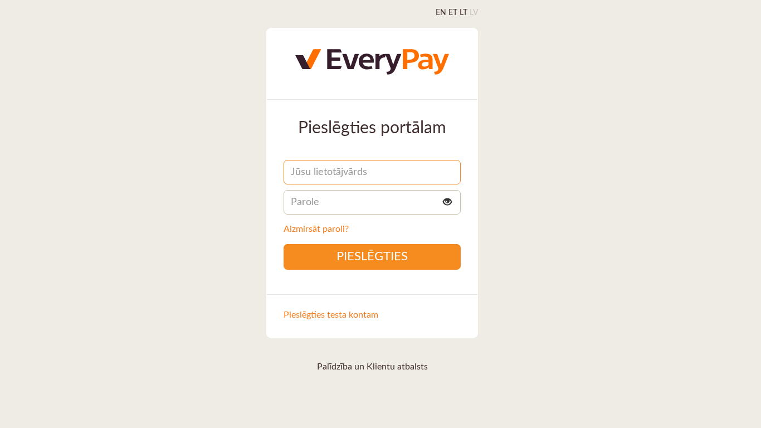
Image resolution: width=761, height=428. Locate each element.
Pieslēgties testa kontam (331, 314)
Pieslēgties (372, 256)
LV (474, 13)
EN (441, 13)
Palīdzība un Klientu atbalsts (372, 366)
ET (452, 13)
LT (463, 13)
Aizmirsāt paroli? (316, 229)
